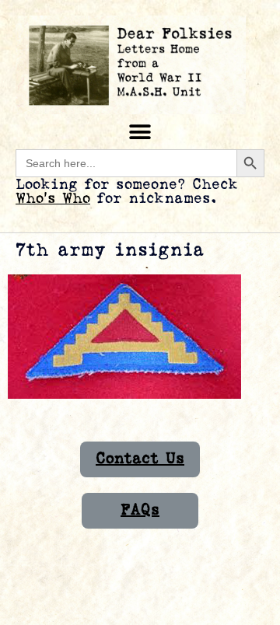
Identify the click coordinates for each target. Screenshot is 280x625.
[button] (140, 131)
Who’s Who (53, 198)
